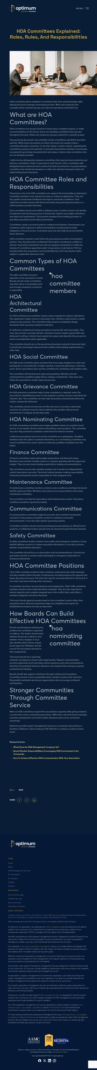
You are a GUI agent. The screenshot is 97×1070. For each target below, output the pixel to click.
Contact (11, 886)
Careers (11, 882)
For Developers (14, 874)
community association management (36, 946)
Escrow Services (14, 903)
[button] (82, 9)
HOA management (53, 927)
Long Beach (37, 1007)
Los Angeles (26, 1007)
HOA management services (51, 995)
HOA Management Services (19, 871)
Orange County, (69, 1015)
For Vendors (13, 878)
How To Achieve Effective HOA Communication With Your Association (46, 758)
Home (10, 863)
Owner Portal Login (16, 895)
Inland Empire (54, 1007)
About (10, 867)
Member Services (15, 899)
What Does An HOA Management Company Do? (36, 747)
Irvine (80, 1005)
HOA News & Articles (16, 906)
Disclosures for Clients (60, 1052)
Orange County (14, 1007)
